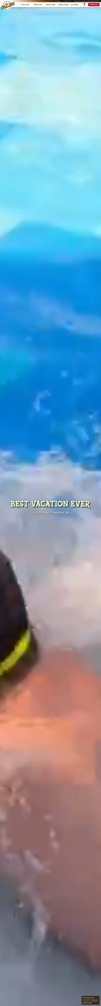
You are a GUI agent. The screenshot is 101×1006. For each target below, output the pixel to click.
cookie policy (95, 1000)
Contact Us (58, 1)
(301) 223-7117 (68, 1)
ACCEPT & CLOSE (87, 1002)
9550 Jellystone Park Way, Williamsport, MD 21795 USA (87, 1)
